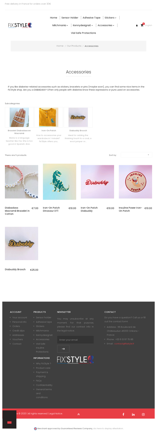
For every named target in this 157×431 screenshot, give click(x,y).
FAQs (39, 380)
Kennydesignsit (44, 335)
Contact (16, 343)
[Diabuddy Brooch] (78, 117)
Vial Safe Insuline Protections (42, 347)
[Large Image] (75, 359)
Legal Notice (55, 413)
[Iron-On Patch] (48, 117)
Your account (19, 317)
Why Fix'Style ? (43, 363)
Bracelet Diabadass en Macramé (19, 132)
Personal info (19, 321)
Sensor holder (43, 317)
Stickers (40, 326)
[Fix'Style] (20, 25)
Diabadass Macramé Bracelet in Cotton (17, 211)
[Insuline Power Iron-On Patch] (135, 181)
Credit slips (18, 330)
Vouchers (17, 339)
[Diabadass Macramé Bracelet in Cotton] (21, 181)
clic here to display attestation (108, 428)
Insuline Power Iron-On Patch (130, 209)
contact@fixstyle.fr (124, 343)
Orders (16, 326)
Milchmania (42, 330)
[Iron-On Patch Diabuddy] (97, 181)
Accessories (42, 339)
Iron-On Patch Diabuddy (89, 209)
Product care (43, 368)
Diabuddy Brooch (78, 130)
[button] (7, 417)
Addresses (18, 335)
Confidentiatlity (44, 385)
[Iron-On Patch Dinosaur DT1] (59, 181)
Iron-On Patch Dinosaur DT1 (51, 209)
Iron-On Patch (49, 130)
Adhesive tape (44, 321)
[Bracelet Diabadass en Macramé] (19, 117)
